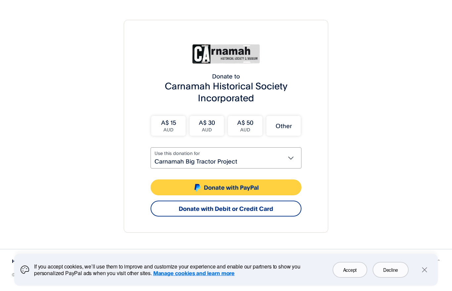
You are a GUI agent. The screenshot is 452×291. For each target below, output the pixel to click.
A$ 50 (245, 125)
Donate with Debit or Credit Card (226, 208)
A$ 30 (207, 125)
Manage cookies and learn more (194, 273)
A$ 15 (168, 125)
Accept (350, 270)
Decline (390, 270)
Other (284, 125)
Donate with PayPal (231, 187)
